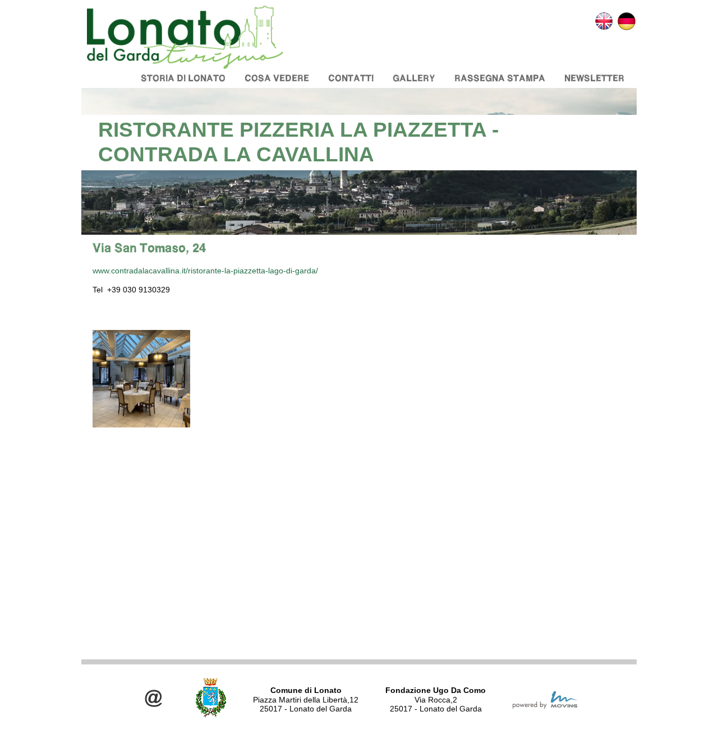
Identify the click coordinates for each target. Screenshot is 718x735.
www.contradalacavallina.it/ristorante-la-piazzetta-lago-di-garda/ (205, 270)
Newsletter (594, 78)
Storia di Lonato (183, 78)
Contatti (351, 78)
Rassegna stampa (499, 78)
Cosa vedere (277, 78)
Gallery (414, 78)
